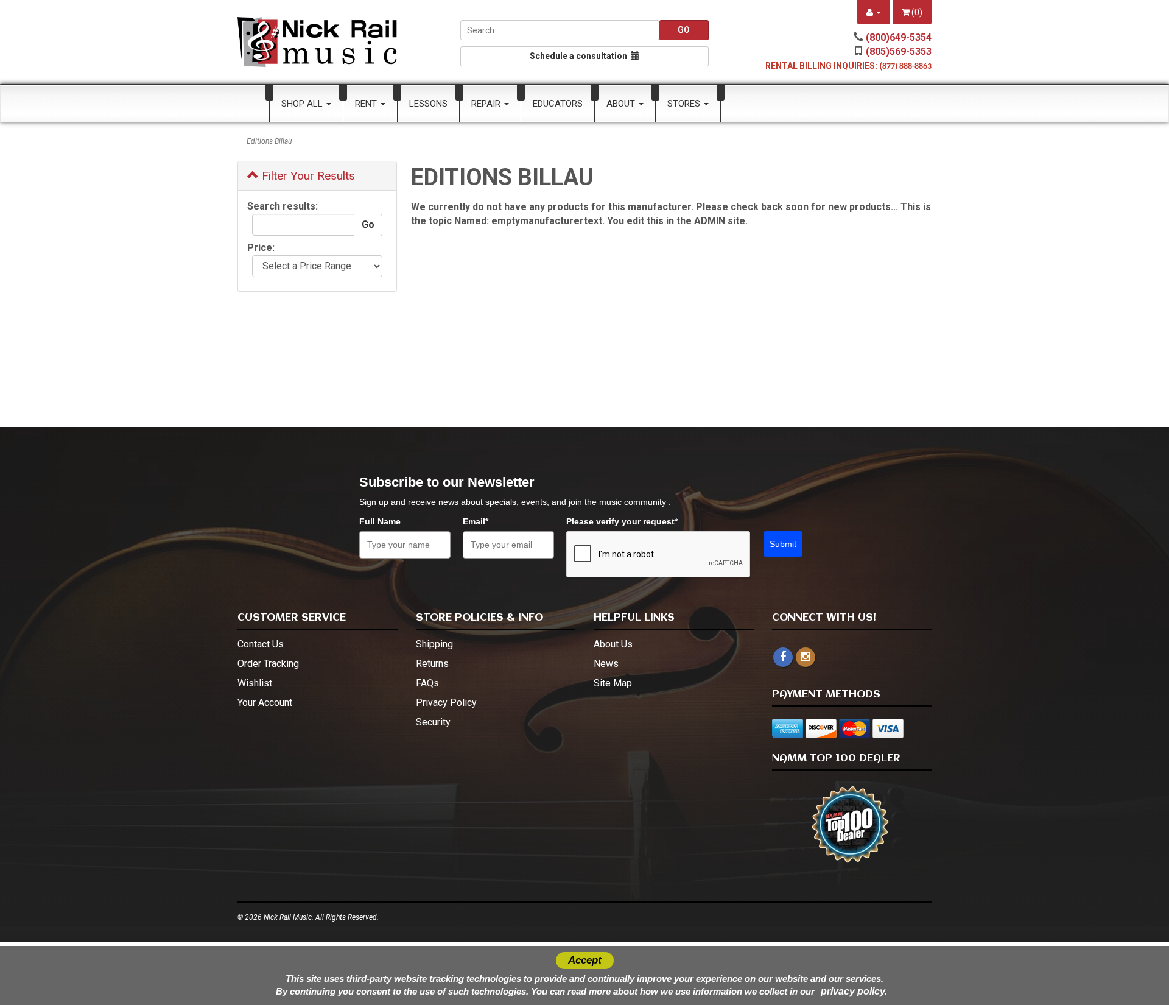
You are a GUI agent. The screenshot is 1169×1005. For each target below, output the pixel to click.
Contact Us (260, 644)
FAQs (427, 683)
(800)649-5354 (899, 37)
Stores (685, 103)
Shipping (434, 644)
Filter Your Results (307, 176)
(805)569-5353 (899, 51)
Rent (367, 103)
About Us (613, 644)
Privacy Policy (446, 702)
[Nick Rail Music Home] (317, 42)
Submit (783, 544)
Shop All (303, 103)
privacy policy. (854, 991)
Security (433, 722)
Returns (432, 663)
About (621, 103)
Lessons (428, 103)
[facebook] (783, 657)
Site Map (613, 683)
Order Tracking (268, 663)
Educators (558, 103)
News (606, 663)
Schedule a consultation (580, 56)
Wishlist (254, 683)
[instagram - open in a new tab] (805, 657)
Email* (475, 521)
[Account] (873, 12)
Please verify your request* (622, 521)
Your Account (264, 702)
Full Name (380, 521)
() (916, 12)
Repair (487, 103)
